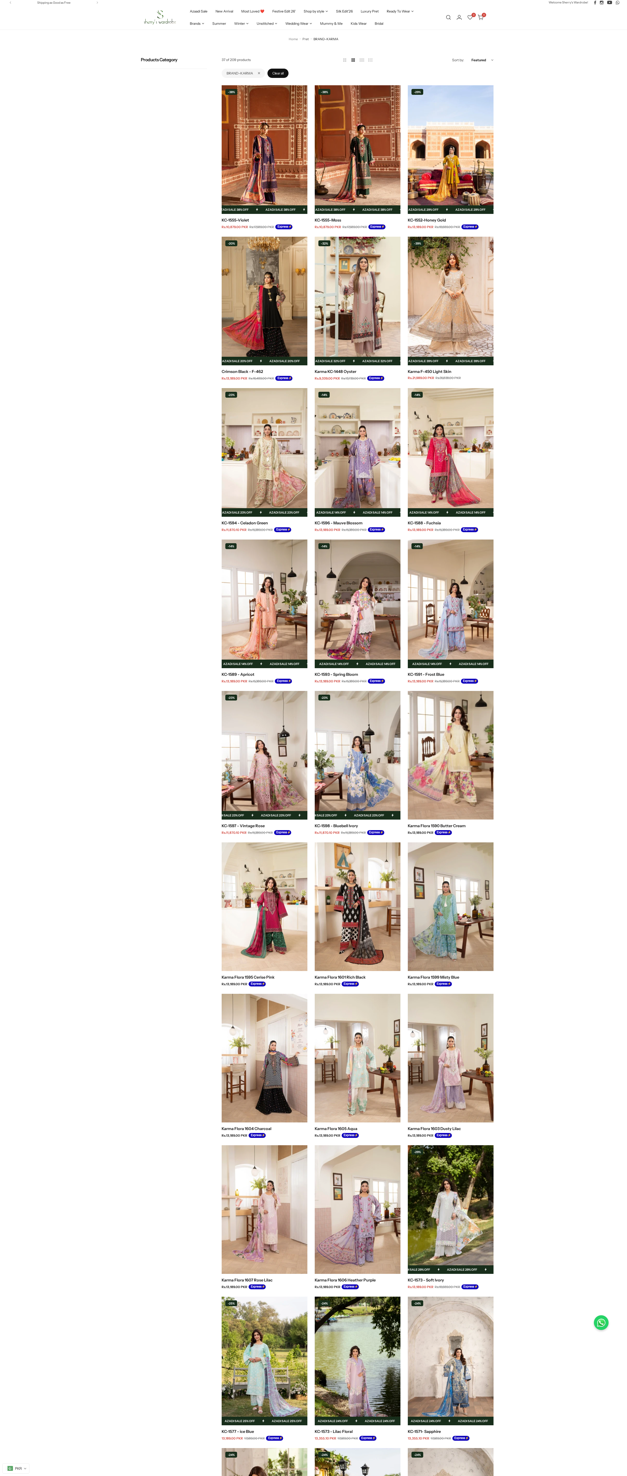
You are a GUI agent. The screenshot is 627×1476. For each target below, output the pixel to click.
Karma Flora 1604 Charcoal (246, 1128)
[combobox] (15, 1468)
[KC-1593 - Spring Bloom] (357, 604)
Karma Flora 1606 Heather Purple (345, 1280)
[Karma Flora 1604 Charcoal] (264, 1058)
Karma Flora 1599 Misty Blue (433, 977)
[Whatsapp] (618, 2)
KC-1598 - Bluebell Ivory (336, 825)
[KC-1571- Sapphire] (451, 1361)
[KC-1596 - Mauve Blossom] (357, 452)
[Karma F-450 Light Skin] (451, 301)
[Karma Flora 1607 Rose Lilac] (264, 1209)
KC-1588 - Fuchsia (424, 522)
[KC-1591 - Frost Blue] (451, 604)
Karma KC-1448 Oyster (335, 371)
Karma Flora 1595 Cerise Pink (248, 977)
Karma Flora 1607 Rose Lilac (247, 1280)
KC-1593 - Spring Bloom (336, 674)
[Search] (448, 17)
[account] (459, 17)
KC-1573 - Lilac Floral (334, 1431)
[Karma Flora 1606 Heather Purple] (357, 1209)
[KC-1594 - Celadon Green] (264, 452)
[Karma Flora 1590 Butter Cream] (451, 755)
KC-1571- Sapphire (424, 1431)
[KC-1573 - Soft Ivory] (451, 1209)
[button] (10, 2)
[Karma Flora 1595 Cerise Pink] (264, 906)
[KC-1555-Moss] (357, 149)
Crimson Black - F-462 (242, 371)
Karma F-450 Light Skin (429, 371)
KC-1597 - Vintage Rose (243, 825)
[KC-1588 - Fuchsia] (451, 452)
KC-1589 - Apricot (238, 674)
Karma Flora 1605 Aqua (336, 1128)
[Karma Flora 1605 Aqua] (357, 1058)
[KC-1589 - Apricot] (264, 604)
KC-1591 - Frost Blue (426, 674)
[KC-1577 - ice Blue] (264, 1361)
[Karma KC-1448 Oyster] (357, 301)
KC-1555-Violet (235, 220)
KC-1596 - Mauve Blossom (338, 522)
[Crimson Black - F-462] (264, 301)
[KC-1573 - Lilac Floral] (357, 1361)
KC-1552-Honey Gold (427, 220)
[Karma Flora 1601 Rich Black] (357, 906)
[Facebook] (595, 2)
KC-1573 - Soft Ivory (426, 1280)
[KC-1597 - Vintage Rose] (264, 755)
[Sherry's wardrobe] (159, 17)
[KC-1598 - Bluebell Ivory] (357, 755)
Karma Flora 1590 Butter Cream (437, 825)
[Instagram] (601, 2)
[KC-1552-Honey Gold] (451, 149)
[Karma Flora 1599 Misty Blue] (451, 906)
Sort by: (458, 60)
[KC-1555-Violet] (264, 149)
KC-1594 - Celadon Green (245, 522)
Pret (305, 39)
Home (293, 39)
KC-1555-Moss (328, 220)
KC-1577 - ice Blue (238, 1431)
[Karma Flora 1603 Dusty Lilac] (451, 1058)
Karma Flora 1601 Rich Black (340, 977)
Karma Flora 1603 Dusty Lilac (434, 1128)
